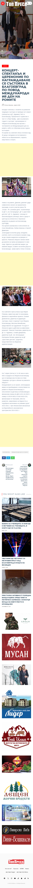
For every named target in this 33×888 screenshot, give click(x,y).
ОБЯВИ (22, 868)
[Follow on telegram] (25, 878)
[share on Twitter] (2, 47)
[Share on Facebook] (4, 457)
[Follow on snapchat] (22, 878)
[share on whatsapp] (2, 43)
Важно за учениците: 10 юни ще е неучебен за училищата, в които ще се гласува (16, 526)
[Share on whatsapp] (13, 457)
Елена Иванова (9, 105)
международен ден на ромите (20, 452)
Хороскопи (15, 868)
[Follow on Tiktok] (18, 878)
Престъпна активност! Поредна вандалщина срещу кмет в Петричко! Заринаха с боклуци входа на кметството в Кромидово (16, 600)
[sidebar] (30, 3)
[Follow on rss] (28, 878)
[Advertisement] (16, 159)
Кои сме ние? (8, 868)
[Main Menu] (3, 3)
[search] (27, 3)
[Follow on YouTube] (15, 878)
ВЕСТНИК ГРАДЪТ (10, 872)
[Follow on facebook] (5, 878)
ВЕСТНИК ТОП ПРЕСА (22, 872)
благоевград (6, 452)
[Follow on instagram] (12, 878)
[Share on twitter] (8, 457)
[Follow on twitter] (8, 878)
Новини (5, 66)
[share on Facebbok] (2, 50)
